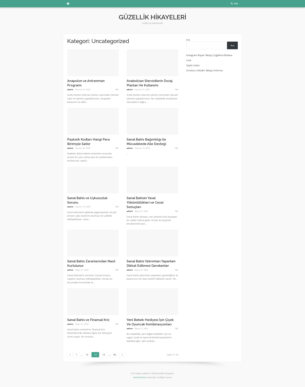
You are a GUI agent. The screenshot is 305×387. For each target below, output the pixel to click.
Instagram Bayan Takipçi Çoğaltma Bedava (209, 55)
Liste (188, 60)
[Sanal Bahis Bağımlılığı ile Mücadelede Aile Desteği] (152, 121)
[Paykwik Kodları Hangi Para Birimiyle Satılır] (93, 121)
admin (70, 89)
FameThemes (139, 377)
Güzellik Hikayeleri (152, 17)
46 (116, 354)
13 (88, 354)
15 (105, 354)
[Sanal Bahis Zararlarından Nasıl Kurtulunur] (93, 242)
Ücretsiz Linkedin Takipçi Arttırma (204, 70)
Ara (188, 39)
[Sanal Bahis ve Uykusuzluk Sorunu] (93, 179)
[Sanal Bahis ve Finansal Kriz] (93, 301)
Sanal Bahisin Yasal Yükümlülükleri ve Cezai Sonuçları (145, 202)
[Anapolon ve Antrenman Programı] (93, 62)
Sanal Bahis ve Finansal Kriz (88, 320)
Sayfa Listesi (193, 65)
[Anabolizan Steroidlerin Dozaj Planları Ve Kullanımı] (152, 62)
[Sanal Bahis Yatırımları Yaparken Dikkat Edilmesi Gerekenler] (152, 242)
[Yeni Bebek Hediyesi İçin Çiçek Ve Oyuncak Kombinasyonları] (152, 301)
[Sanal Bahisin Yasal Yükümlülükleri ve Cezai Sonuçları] (152, 179)
